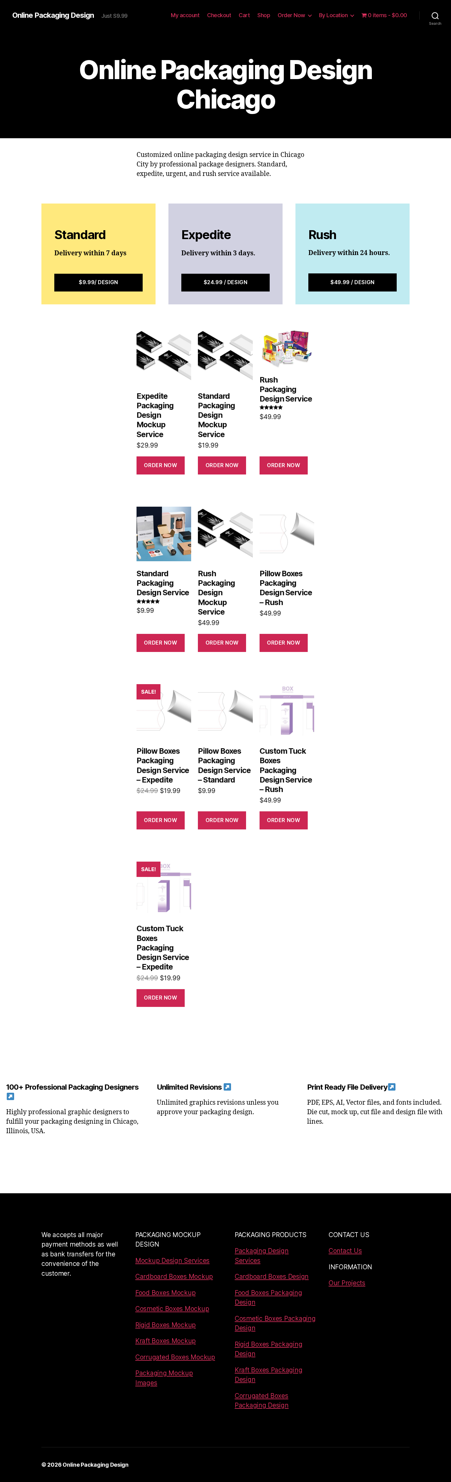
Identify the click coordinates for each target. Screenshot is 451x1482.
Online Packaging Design (53, 15)
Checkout (219, 15)
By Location (333, 15)
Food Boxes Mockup (165, 1293)
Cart (244, 15)
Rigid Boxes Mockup (165, 1325)
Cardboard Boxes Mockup (174, 1276)
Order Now (291, 15)
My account (185, 15)
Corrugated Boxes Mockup (175, 1357)
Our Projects (347, 1283)
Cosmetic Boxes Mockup (172, 1308)
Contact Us (345, 1251)
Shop (263, 15)
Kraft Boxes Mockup (165, 1341)
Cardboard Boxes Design (272, 1276)
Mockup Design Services (172, 1260)
